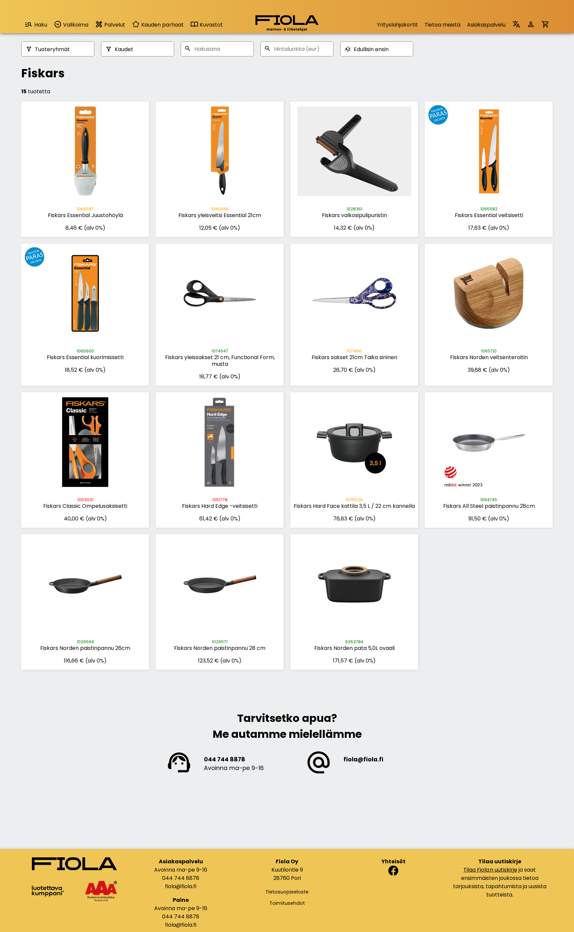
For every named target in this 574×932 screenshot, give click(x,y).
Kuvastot (210, 25)
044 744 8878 (224, 759)
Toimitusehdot (287, 903)
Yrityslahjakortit (397, 25)
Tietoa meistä (442, 25)
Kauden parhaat (162, 25)
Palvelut (114, 25)
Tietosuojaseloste (287, 892)
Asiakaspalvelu (486, 25)
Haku (40, 25)
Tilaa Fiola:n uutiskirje (490, 870)
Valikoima (75, 25)
